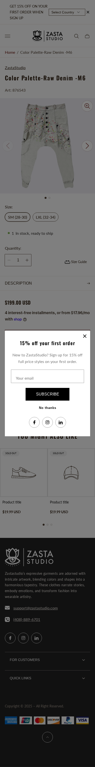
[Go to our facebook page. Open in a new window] (34, 422)
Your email (25, 378)
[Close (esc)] (84, 336)
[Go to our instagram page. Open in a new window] (47, 422)
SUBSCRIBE (47, 394)
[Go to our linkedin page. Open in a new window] (60, 422)
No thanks (47, 408)
